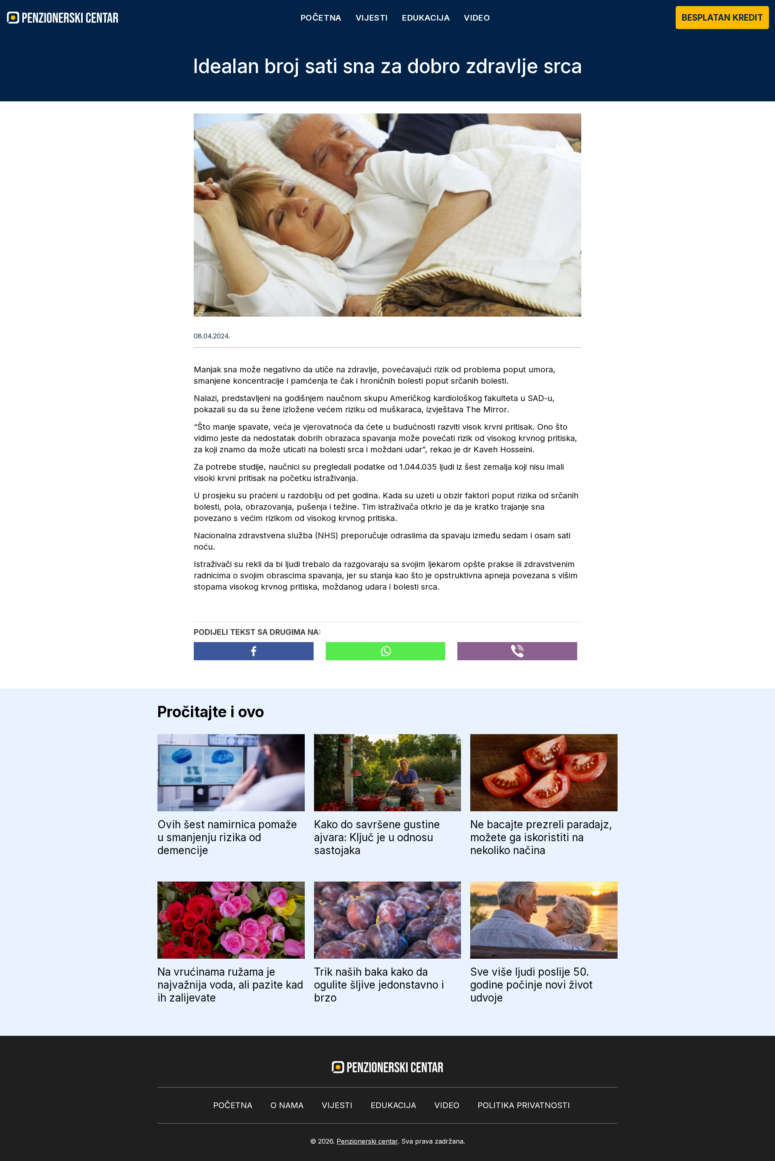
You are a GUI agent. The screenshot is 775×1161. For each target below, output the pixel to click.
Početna (321, 18)
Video (477, 18)
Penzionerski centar (367, 1141)
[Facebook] (254, 651)
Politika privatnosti (524, 1105)
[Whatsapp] (386, 651)
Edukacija (426, 18)
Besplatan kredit (722, 18)
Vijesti (372, 18)
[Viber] (517, 651)
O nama (287, 1105)
